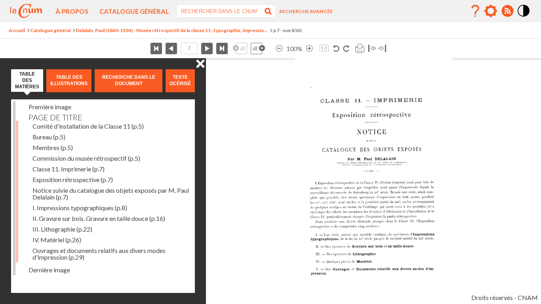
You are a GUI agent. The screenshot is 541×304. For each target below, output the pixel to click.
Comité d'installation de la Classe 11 (88, 126)
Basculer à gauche (372, 48)
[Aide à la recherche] (475, 11)
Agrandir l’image (309, 48)
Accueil (17, 30)
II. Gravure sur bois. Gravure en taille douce (98, 218)
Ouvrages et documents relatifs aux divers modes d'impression (99, 254)
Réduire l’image (279, 48)
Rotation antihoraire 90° (336, 48)
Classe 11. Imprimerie (68, 169)
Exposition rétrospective (72, 179)
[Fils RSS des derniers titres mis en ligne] (507, 11)
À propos (71, 11)
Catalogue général (134, 11)
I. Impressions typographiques (79, 207)
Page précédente (171, 48)
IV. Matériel (56, 239)
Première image (50, 106)
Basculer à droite (382, 48)
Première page (156, 48)
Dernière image (49, 270)
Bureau (48, 137)
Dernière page (222, 48)
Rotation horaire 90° (346, 48)
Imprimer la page (359, 48)
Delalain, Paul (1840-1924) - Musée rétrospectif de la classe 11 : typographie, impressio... (172, 30)
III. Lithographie (62, 229)
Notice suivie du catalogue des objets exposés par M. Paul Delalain (110, 193)
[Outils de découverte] (490, 11)
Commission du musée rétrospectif (86, 158)
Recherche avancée (306, 11)
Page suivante (207, 48)
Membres (52, 147)
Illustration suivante (258, 48)
